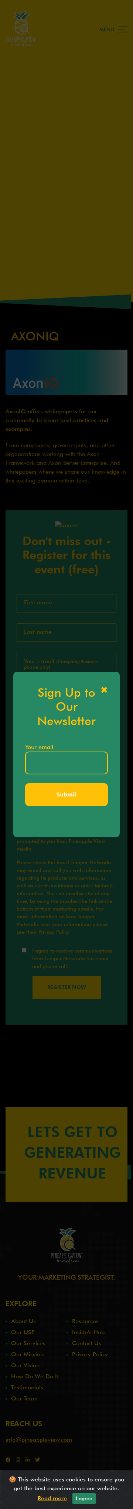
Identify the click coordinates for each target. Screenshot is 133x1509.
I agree (84, 1498)
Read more (52, 1498)
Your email (39, 746)
